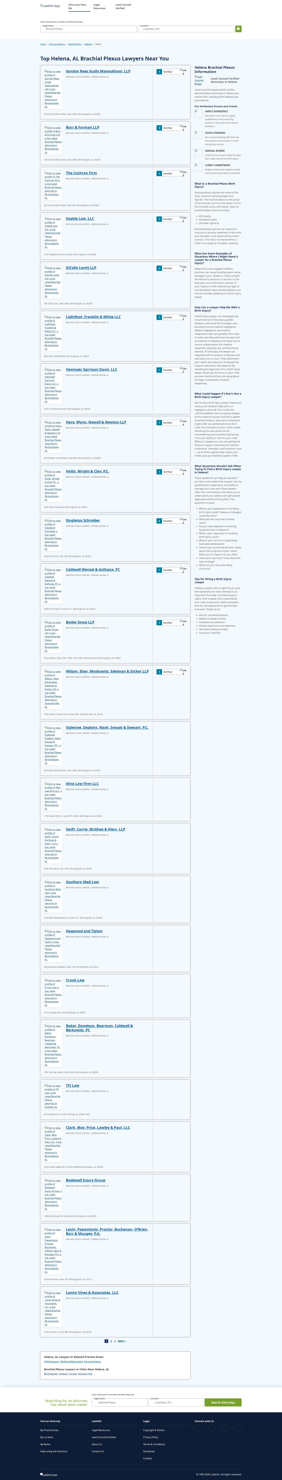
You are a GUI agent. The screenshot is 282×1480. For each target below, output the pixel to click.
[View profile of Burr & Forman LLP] (53, 139)
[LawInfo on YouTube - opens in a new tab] (224, 1428)
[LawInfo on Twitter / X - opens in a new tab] (211, 1428)
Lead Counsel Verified (123, 6)
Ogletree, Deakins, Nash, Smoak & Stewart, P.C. (107, 727)
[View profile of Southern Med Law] (53, 896)
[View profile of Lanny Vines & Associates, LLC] (53, 1308)
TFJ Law (72, 1085)
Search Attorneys (223, 1402)
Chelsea (63, 1373)
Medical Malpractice (72, 1361)
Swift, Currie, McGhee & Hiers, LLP (95, 829)
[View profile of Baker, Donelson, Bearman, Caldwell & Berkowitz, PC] (53, 1045)
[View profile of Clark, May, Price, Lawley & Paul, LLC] (53, 1143)
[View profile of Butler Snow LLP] (53, 636)
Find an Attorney (50, 1421)
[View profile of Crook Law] (53, 992)
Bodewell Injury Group (85, 1180)
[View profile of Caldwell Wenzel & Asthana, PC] (53, 585)
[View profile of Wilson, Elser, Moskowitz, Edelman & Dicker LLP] (53, 689)
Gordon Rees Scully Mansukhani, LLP (98, 71)
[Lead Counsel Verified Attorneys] (201, 80)
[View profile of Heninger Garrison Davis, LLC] (53, 385)
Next (121, 1341)
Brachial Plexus (74, 44)
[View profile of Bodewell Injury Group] (53, 1194)
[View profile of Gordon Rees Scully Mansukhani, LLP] (53, 88)
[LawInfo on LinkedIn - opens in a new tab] (238, 1428)
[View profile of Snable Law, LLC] (53, 232)
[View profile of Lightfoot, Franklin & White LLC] (53, 332)
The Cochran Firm (81, 172)
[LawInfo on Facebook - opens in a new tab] (198, 1428)
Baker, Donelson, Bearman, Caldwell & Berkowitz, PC (99, 1027)
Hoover (73, 1373)
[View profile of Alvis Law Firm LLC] (53, 796)
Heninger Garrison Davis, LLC (91, 369)
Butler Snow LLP (80, 622)
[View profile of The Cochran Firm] (53, 185)
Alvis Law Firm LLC (82, 783)
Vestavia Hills (85, 1373)
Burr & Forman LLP (82, 127)
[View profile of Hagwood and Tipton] (53, 945)
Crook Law (75, 980)
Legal (146, 1421)
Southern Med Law (82, 881)
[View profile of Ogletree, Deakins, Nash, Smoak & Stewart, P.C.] (53, 745)
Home (43, 44)
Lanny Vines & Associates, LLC (92, 1292)
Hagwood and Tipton (84, 930)
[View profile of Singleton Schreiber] (53, 534)
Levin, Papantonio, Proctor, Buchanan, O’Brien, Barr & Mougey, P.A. (107, 1231)
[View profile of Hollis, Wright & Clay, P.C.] (53, 485)
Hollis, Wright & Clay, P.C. (87, 471)
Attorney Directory (57, 44)
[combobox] (88, 29)
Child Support (51, 1361)
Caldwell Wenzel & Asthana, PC (93, 569)
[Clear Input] (133, 29)
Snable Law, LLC (80, 218)
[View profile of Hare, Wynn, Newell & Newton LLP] (53, 436)
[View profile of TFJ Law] (53, 1096)
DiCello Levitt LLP (81, 267)
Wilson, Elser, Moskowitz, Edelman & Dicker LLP (107, 671)
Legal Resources (99, 6)
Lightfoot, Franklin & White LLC (93, 316)
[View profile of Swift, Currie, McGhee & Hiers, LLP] (53, 845)
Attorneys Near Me (79, 6)
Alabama (88, 44)
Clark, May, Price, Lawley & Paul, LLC (98, 1127)
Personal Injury (92, 1361)
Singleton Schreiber (83, 520)
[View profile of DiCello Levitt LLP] (53, 281)
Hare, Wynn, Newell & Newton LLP (96, 421)
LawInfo (96, 1421)
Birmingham (51, 1373)
